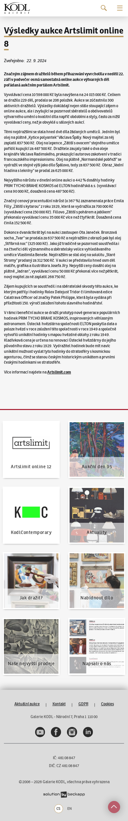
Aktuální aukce (27, 703)
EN (69, 808)
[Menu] (120, 8)
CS (58, 808)
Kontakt (59, 703)
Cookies (107, 703)
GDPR (83, 703)
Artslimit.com (59, 372)
